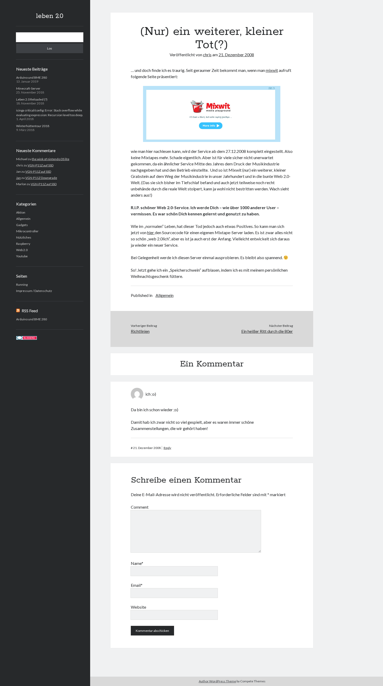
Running (22, 284)
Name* (137, 563)
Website (138, 606)
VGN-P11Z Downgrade (41, 178)
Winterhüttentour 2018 (32, 126)
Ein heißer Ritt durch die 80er (267, 331)
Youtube (22, 256)
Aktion (20, 212)
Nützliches (23, 237)
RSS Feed (30, 310)
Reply (167, 448)
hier (151, 232)
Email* (137, 585)
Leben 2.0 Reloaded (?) (31, 99)
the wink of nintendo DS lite (50, 159)
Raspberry (23, 244)
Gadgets (22, 225)
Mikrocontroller (27, 231)
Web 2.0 (22, 250)
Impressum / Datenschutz (34, 291)
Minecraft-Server (28, 88)
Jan (18, 178)
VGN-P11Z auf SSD (40, 165)
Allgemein (23, 219)
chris (207, 54)
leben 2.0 (49, 16)
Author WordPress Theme (217, 681)
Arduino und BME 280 (31, 77)
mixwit (272, 70)
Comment (140, 506)
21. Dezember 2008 (236, 54)
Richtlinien (140, 331)
